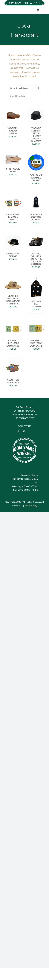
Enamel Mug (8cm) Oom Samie (12, 343)
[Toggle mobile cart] (38, 10)
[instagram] (24, 431)
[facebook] (19, 431)
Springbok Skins (13, 170)
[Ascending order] (38, 88)
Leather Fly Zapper (36, 304)
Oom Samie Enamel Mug (12, 217)
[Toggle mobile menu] (43, 10)
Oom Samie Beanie (12, 255)
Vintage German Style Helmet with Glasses (36, 134)
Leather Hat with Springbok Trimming (13, 300)
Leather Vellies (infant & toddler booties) (36, 258)
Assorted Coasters (13, 381)
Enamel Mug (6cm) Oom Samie (36, 343)
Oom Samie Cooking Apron (36, 217)
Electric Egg (31, 505)
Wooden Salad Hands (12, 131)
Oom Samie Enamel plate (36, 178)
